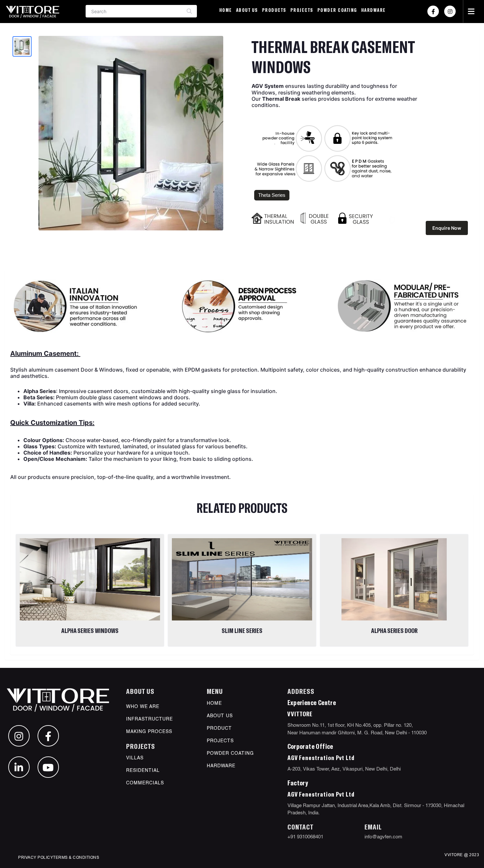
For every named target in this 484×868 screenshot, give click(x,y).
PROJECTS (301, 10)
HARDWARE (373, 10)
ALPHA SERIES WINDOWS (90, 630)
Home (225, 10)
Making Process (149, 731)
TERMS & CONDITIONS (76, 857)
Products (274, 10)
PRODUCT (219, 728)
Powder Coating (337, 10)
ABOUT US (220, 716)
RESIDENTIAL (143, 770)
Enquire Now (446, 228)
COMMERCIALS (145, 783)
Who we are (142, 706)
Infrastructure (149, 719)
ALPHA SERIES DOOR (394, 630)
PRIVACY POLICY (35, 857)
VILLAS (135, 758)
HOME (214, 703)
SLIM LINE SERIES (242, 630)
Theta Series (271, 195)
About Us (247, 10)
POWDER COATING (230, 753)
